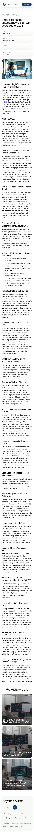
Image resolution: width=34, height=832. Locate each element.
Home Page (7, 814)
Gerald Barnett (7, 33)
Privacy (12, 826)
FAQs (22, 814)
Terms (16, 826)
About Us (5, 826)
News (7, 14)
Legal (21, 826)
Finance (12, 14)
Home (3, 14)
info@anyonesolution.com (12, 818)
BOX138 (4, 102)
